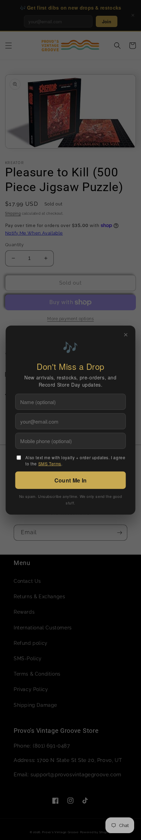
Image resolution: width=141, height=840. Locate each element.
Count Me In (70, 480)
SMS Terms (49, 463)
